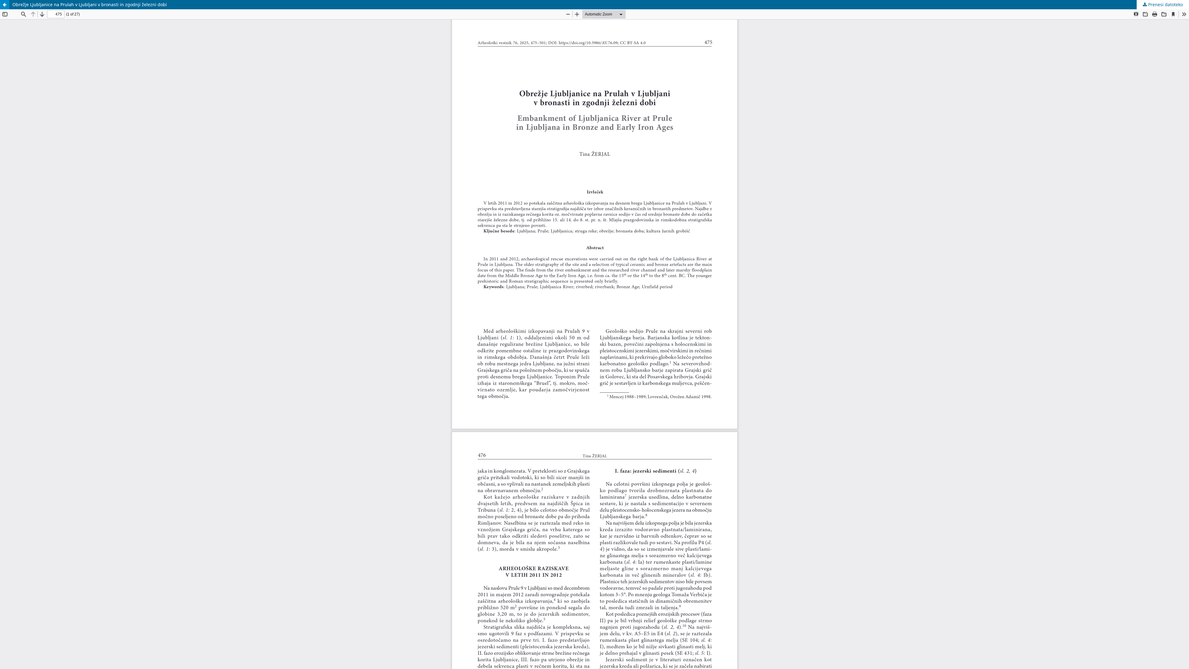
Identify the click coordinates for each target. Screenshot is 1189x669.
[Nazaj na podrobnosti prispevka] (4, 4)
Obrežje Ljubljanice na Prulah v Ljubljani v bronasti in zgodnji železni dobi (89, 4)
